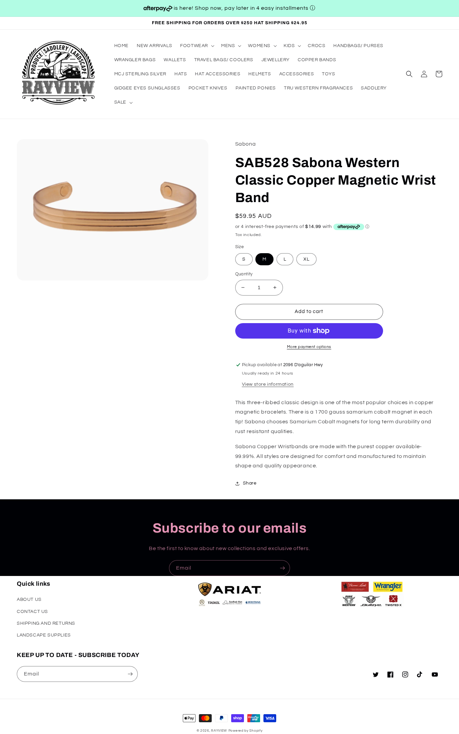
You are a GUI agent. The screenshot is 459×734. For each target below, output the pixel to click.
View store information (268, 384)
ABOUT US (29, 599)
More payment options (309, 347)
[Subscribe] (282, 568)
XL (306, 259)
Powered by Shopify (245, 730)
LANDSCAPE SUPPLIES (44, 635)
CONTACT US (32, 611)
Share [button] (250, 483)
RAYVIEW (219, 730)
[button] (196, 46)
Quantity (244, 274)
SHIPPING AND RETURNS (46, 623)
